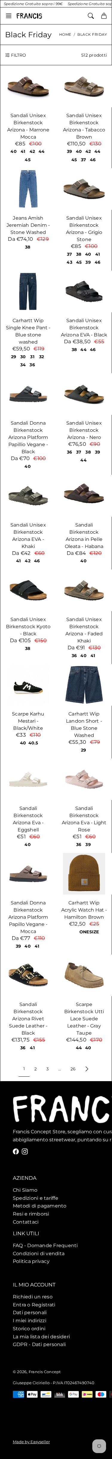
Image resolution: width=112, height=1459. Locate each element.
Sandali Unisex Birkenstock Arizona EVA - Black (84, 328)
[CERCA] (90, 15)
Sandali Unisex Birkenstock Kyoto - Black (28, 627)
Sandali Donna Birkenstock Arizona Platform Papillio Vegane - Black (28, 437)
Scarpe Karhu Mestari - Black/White (28, 721)
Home (65, 34)
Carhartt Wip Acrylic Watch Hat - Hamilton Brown (84, 910)
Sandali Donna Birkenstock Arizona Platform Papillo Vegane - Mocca (28, 917)
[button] (10, 16)
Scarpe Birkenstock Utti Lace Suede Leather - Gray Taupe (84, 1019)
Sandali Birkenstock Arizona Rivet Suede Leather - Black (28, 1019)
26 (73, 1069)
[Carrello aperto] (104, 15)
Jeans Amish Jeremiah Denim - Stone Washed (28, 225)
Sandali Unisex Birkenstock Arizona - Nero (84, 430)
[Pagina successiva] (86, 1069)
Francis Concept (45, 1371)
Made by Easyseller (31, 1441)
